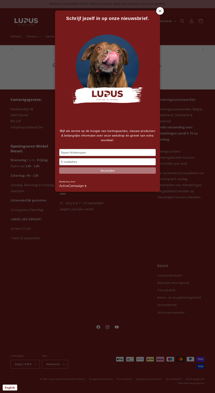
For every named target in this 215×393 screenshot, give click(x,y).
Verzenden (107, 170)
